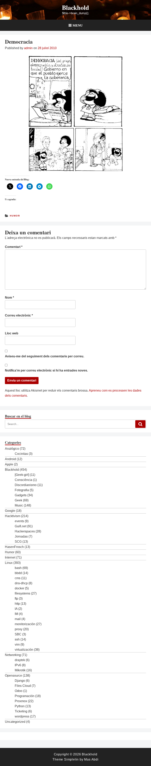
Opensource (13, 675)
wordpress (22, 716)
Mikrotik (20, 670)
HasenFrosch (14, 547)
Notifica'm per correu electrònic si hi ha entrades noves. (46, 370)
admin (28, 48)
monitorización (25, 624)
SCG (18, 541)
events (19, 521)
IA (16, 608)
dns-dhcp (21, 583)
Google (10, 510)
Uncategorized (15, 721)
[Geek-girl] (22, 474)
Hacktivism (12, 516)
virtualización (24, 649)
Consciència (23, 480)
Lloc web (11, 333)
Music (19, 505)
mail (18, 619)
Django (20, 680)
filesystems (22, 593)
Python (20, 706)
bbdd (18, 573)
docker (19, 588)
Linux (9, 562)
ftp (16, 598)
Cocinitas (21, 453)
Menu (78, 25)
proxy (18, 629)
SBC (18, 634)
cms (17, 578)
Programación (24, 696)
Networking (13, 655)
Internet (10, 557)
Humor (15, 216)
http (17, 603)
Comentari (13, 247)
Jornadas (21, 536)
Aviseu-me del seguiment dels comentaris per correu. (44, 356)
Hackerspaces (25, 531)
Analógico (12, 448)
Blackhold (75, 7)
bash (18, 568)
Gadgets (21, 495)
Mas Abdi (91, 759)
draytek (20, 660)
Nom (9, 297)
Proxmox (21, 701)
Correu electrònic (19, 315)
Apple (9, 464)
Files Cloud (23, 685)
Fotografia (22, 490)
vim (17, 644)
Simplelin (71, 759)
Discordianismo (26, 485)
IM (16, 614)
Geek (18, 500)
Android (10, 459)
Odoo (18, 691)
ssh (17, 639)
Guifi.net (20, 526)
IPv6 (18, 665)
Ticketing (21, 711)
